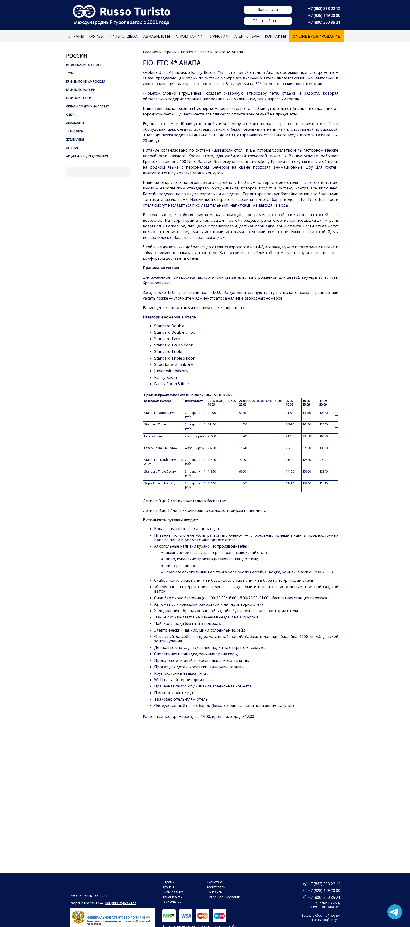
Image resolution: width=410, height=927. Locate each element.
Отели (71, 115)
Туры (70, 73)
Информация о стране (84, 65)
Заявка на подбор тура (324, 920)
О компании (189, 36)
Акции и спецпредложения (87, 156)
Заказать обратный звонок (321, 915)
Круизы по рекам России (85, 81)
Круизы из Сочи (78, 98)
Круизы (96, 36)
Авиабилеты (156, 36)
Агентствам (247, 36)
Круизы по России (80, 90)
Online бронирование (316, 36)
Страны (76, 36)
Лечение (72, 148)
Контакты (275, 36)
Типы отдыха (123, 36)
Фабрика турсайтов (120, 903)
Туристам (218, 36)
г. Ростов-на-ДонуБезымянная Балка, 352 (323, 905)
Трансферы (75, 131)
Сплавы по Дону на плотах (87, 106)
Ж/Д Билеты (75, 140)
